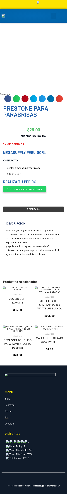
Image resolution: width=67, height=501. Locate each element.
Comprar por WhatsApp (26, 189)
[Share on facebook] (7, 98)
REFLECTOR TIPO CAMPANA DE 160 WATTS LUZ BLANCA (49, 304)
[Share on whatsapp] (16, 98)
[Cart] (60, 16)
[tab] (33, 209)
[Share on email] (59, 98)
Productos (17, 294)
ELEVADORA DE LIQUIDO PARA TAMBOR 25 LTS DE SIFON (17, 343)
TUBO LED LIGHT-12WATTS (17, 300)
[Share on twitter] (42, 98)
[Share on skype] (33, 98)
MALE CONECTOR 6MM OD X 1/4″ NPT (49, 339)
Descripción (33, 209)
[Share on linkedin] (50, 98)
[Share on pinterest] (25, 98)
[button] (24, 189)
